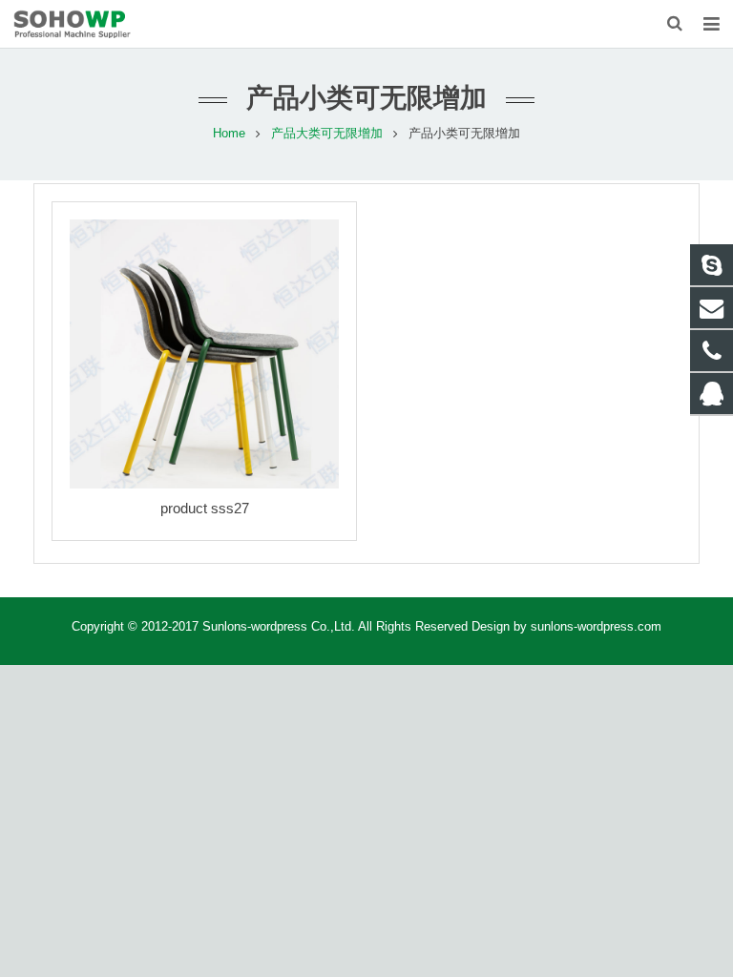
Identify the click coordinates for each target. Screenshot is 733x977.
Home (229, 133)
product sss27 (204, 508)
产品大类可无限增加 (327, 133)
